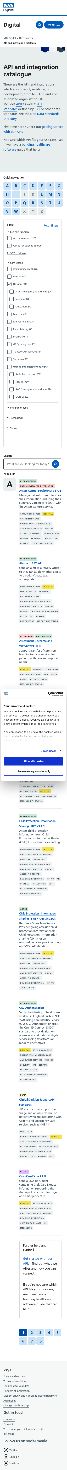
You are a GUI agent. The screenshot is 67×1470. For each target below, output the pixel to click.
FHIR (46, 674)
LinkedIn (14, 1456)
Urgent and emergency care (35, 524)
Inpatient (38, 669)
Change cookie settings (16, 1406)
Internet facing (38, 679)
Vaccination (26, 781)
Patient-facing (28, 1146)
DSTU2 (23, 679)
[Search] (55, 464)
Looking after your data (16, 1386)
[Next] (40, 1341)
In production (28, 481)
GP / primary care (30, 519)
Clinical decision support (34, 1137)
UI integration (28, 1080)
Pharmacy (36, 538)
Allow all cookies (33, 761)
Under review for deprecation (37, 486)
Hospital (48, 514)
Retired (24, 1172)
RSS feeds (8, 1434)
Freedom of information (16, 1390)
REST (29, 1132)
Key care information (32, 879)
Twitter (13, 1450)
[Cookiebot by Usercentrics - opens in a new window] (48, 694)
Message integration (31, 684)
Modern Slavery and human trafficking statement (30, 1396)
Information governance (44, 611)
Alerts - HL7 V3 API (30, 563)
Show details (48, 750)
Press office (9, 1424)
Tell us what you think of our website (23, 1429)
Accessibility (9, 1400)
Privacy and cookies (13, 1376)
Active (23, 909)
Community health (30, 514)
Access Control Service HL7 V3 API (40, 490)
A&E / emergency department (36, 854)
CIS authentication (42, 543)
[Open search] (39, 25)
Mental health (51, 533)
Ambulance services (31, 528)
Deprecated (26, 636)
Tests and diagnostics (32, 786)
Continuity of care (30, 674)
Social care (52, 669)
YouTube (14, 1463)
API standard (27, 988)
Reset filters (50, 225)
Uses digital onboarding (33, 889)
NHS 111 (49, 528)
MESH (54, 674)
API (56, 538)
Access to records (30, 533)
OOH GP (24, 538)
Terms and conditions (14, 1381)
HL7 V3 (48, 538)
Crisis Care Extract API (32, 1176)
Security (25, 1065)
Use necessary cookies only (33, 771)
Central (24, 543)
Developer (24, 38)
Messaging (26, 1228)
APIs (19, 104)
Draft (23, 1095)
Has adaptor (27, 621)
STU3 (51, 1156)
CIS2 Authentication (31, 1007)
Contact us (9, 1419)
